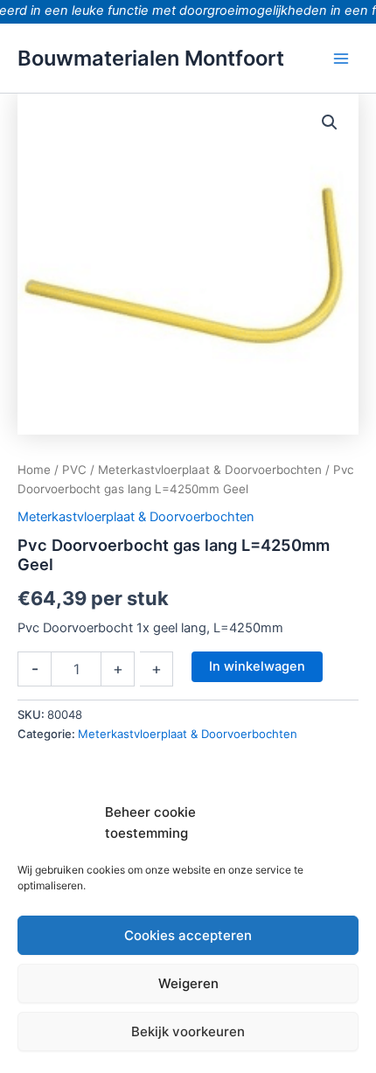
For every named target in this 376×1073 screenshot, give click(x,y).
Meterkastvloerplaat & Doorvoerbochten (210, 470)
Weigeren (188, 983)
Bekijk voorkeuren (188, 1031)
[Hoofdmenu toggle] (341, 57)
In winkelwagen (257, 666)
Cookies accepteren (188, 935)
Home (34, 470)
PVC (74, 470)
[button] (329, 122)
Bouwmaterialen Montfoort (150, 58)
